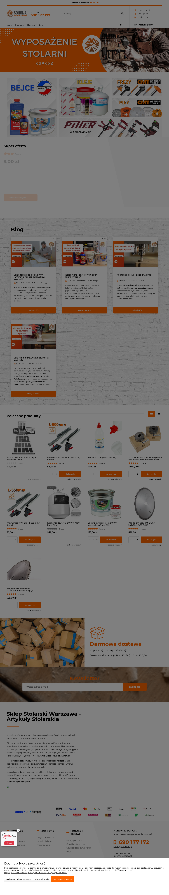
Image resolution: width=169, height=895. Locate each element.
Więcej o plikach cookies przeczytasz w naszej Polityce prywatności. (35, 872)
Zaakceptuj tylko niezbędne (18, 879)
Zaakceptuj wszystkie (62, 879)
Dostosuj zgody (42, 879)
